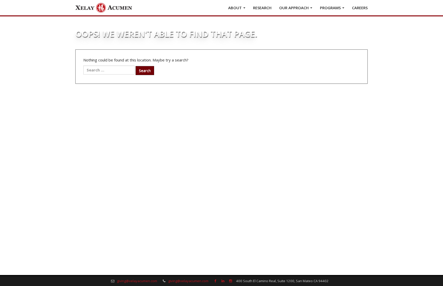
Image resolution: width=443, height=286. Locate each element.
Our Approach (294, 7)
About (235, 7)
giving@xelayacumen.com (137, 281)
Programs (331, 7)
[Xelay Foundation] (103, 7)
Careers (360, 7)
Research (262, 7)
